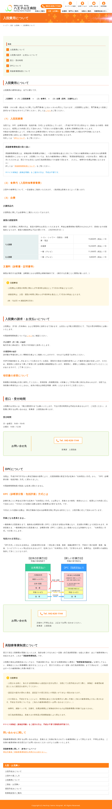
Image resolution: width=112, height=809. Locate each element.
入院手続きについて (13, 771)
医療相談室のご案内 (13, 793)
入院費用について (17, 49)
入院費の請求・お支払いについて (24, 55)
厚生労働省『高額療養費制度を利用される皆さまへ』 (25, 752)
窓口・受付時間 (16, 60)
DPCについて (15, 66)
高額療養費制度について (20, 71)
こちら (48, 110)
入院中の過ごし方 (12, 775)
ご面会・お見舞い (12, 784)
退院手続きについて (13, 788)
